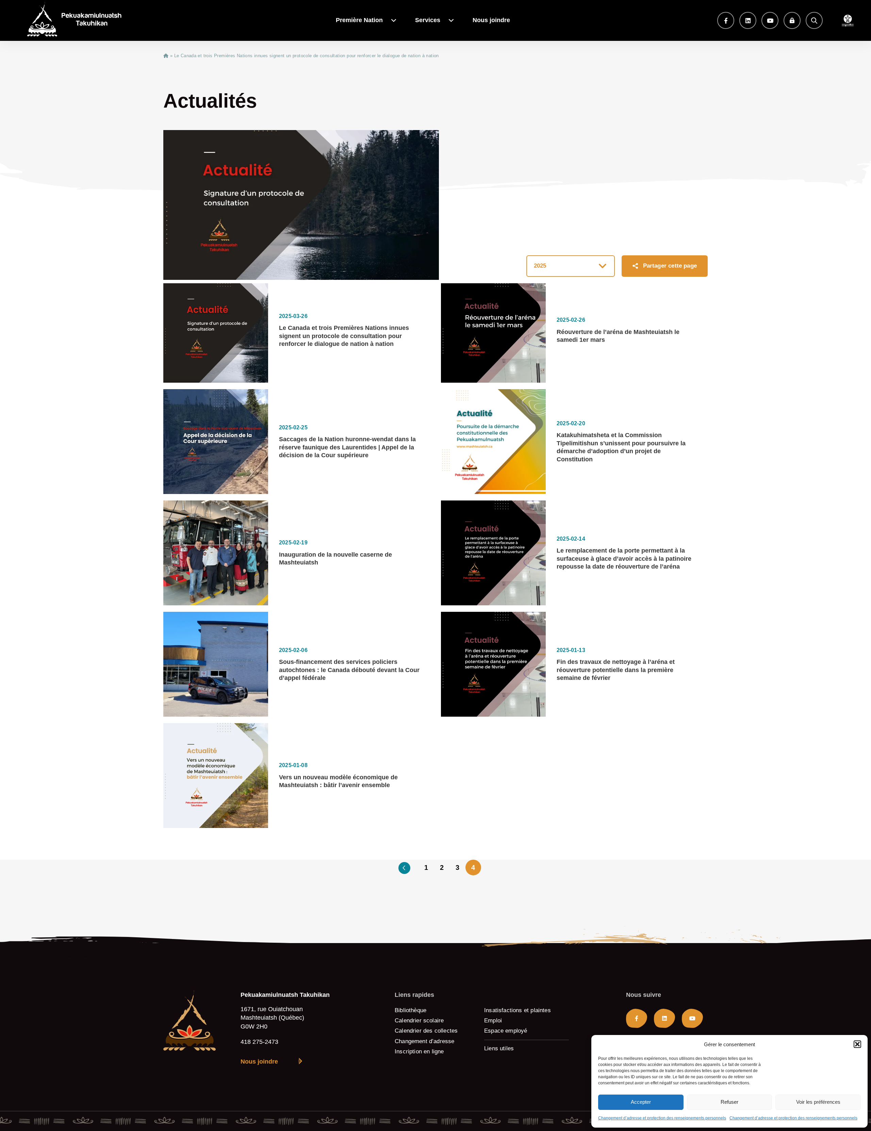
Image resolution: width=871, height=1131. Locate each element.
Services (427, 20)
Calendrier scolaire (419, 1020)
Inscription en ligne (419, 1051)
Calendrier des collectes (426, 1031)
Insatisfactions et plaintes (517, 1010)
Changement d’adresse (425, 1041)
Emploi (493, 1020)
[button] (857, 1044)
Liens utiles (499, 1048)
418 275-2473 (259, 1041)
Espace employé (505, 1031)
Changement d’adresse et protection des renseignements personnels (662, 1118)
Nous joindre (491, 20)
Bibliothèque (410, 1010)
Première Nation (359, 20)
